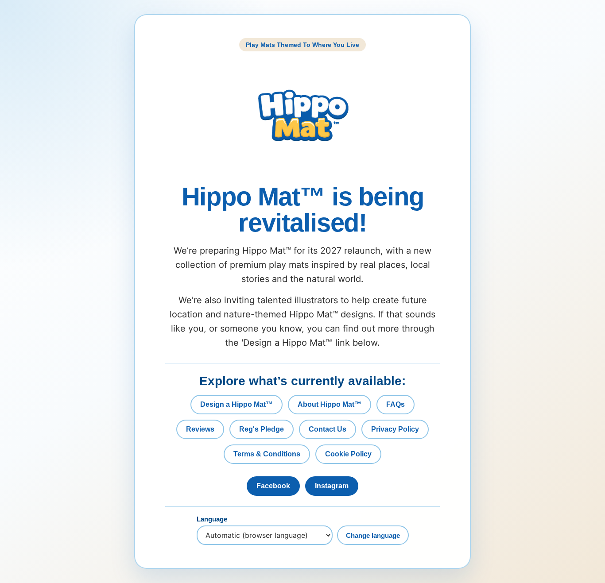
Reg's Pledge (261, 429)
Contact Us (327, 429)
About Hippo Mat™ (329, 404)
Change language (373, 535)
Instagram (332, 486)
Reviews (200, 429)
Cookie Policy (348, 454)
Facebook (273, 486)
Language (212, 519)
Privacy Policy (395, 429)
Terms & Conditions (266, 454)
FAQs (395, 404)
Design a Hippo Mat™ (236, 404)
